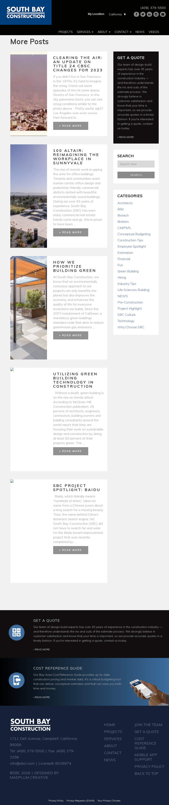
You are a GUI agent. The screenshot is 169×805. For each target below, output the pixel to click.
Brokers (123, 221)
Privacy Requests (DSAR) (80, 800)
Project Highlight (129, 308)
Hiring (121, 277)
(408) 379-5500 (153, 8)
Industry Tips (126, 284)
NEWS (122, 296)
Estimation (125, 252)
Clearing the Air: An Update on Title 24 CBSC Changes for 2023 (78, 63)
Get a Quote (131, 57)
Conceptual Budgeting (133, 234)
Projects (66, 32)
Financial (123, 259)
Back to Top (146, 773)
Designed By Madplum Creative (34, 775)
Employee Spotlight (131, 246)
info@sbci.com (22, 763)
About (102, 32)
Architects (125, 203)
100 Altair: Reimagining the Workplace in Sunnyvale (76, 156)
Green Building (128, 271)
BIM (120, 209)
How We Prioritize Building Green (74, 266)
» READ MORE (70, 125)
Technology (125, 321)
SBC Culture (126, 315)
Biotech (123, 215)
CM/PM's (124, 228)
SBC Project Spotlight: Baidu (77, 487)
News (140, 32)
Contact (122, 32)
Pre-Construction (130, 302)
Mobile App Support (146, 757)
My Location (96, 14)
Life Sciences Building (133, 290)
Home (109, 724)
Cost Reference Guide (57, 668)
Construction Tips (130, 240)
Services (84, 32)
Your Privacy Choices (109, 800)
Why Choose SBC (130, 327)
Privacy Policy (149, 766)
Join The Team (148, 724)
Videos (154, 32)
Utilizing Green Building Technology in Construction (75, 380)
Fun (120, 265)
